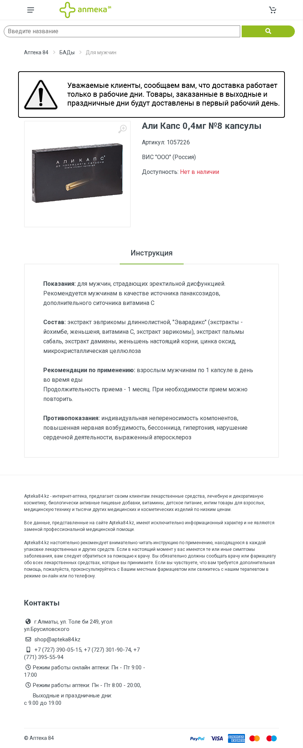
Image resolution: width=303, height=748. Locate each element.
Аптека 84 (36, 52)
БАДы (67, 52)
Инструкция (152, 252)
